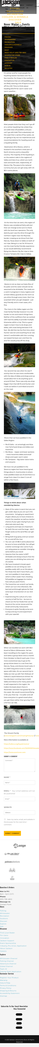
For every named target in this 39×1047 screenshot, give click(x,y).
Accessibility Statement (10, 993)
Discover (3, 921)
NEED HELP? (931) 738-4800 (7, 6)
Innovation (4, 938)
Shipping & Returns (8, 991)
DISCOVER (15, 19)
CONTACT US (9, 60)
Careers (3, 951)
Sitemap (3, 996)
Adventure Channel (8, 964)
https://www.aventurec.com (15, 752)
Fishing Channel (7, 961)
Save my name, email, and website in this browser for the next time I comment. (19, 822)
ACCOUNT (8, 63)
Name (7, 777)
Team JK (3, 969)
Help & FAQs (5, 983)
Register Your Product (9, 978)
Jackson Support (7, 941)
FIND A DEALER (11, 58)
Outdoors (4, 918)
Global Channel (6, 966)
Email (7, 791)
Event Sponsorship (8, 943)
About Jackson (6, 948)
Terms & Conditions (8, 985)
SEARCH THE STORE (12, 55)
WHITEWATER (10, 39)
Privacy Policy (5, 988)
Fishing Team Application (10, 972)
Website (8, 807)
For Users (4, 935)
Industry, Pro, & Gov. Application (13, 946)
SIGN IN (7, 66)
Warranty (3, 980)
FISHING (8, 37)
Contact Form (5, 904)
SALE (18, 22)
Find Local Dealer (7, 933)
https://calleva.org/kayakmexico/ (16, 744)
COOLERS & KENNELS (15, 17)
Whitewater (5, 913)
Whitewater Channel (8, 958)
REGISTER (8, 68)
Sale (2, 926)
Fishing (3, 911)
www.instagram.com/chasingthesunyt (19, 736)
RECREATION (15, 14)
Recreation (4, 916)
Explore (3, 924)
